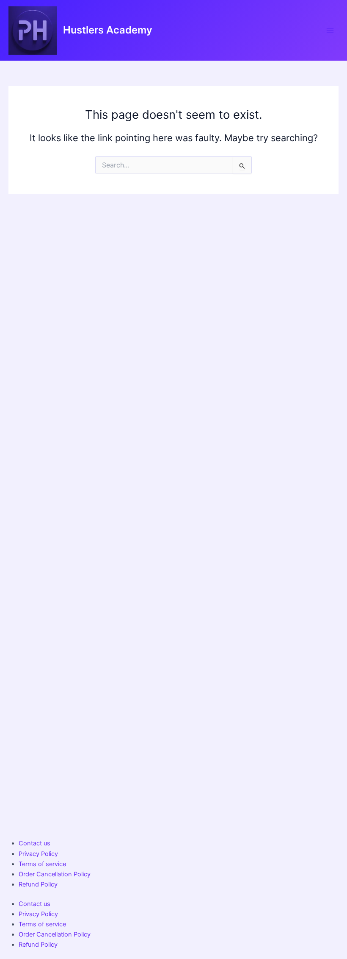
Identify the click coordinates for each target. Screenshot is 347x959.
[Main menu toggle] (330, 30)
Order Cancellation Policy (55, 874)
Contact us (34, 843)
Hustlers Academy (107, 30)
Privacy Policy (38, 854)
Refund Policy (38, 884)
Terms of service (42, 864)
